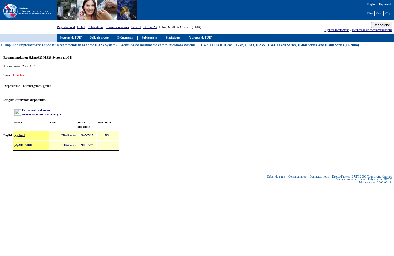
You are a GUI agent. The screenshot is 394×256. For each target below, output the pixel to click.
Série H (136, 27)
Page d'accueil (66, 27)
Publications (95, 27)
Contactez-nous (319, 176)
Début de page (276, 176)
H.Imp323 (150, 27)
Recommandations (117, 27)
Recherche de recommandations (372, 30)
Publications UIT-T (380, 179)
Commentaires (297, 176)
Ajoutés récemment (336, 30)
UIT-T (81, 27)
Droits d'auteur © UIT (345, 176)
